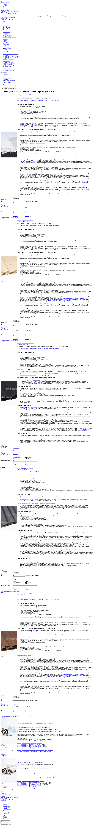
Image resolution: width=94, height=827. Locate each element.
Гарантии (5, 808)
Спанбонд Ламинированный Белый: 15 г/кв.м (27, 747)
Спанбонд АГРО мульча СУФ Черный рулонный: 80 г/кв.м (30, 788)
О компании (5, 74)
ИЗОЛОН (5, 41)
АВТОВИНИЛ (6, 27)
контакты (16, 11)
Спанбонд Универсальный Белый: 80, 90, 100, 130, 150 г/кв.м (30, 781)
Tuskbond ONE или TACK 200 (64, 177)
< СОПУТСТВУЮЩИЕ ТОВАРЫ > (11, 57)
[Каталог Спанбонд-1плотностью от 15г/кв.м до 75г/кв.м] (9, 743)
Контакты (5, 816)
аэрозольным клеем (83, 182)
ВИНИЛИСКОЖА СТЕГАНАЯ (10, 37)
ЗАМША (5, 40)
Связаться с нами (7, 82)
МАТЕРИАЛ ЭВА (7, 48)
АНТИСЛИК (6, 33)
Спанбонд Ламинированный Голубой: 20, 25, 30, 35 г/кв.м (30, 748)
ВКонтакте (11, 217)
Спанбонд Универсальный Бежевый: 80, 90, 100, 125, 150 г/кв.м (31, 782)
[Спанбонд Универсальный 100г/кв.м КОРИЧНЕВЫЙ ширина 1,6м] (9, 655)
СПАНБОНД (6, 58)
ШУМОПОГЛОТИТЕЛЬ (8, 65)
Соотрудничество (7, 78)
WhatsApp (3, 217)
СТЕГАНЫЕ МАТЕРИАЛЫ (9, 59)
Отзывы (5, 5)
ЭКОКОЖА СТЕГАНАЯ (8, 70)
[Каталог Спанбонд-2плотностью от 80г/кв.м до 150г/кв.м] (9, 782)
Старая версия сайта (5, 825)
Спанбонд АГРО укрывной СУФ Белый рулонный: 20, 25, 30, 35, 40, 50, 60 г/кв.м (35, 750)
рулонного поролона (73, 175)
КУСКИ (5, 26)
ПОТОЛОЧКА (6, 52)
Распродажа (5, 24)
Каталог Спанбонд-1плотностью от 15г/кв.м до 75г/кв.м (29, 721)
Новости (5, 4)
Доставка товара (6, 806)
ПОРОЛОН (5, 51)
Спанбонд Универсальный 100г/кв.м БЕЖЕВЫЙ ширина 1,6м (25, 221)
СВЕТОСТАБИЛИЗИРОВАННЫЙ (28, 126)
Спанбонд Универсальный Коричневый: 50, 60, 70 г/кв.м (29, 743)
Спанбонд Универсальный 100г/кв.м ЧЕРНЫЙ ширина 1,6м (25, 344)
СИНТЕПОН (6, 55)
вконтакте (12, 80)
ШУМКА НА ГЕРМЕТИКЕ (9, 63)
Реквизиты (5, 79)
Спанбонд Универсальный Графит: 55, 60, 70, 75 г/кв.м (29, 745)
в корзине (3, 205)
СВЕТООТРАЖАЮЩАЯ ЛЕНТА (10, 54)
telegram (5, 804)
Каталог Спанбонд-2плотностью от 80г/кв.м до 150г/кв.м (30, 762)
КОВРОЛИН (6, 47)
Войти (4, 7)
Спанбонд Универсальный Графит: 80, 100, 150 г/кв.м (29, 785)
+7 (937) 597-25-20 (12, 13)
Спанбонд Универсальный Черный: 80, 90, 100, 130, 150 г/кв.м (31, 786)
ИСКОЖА (5, 42)
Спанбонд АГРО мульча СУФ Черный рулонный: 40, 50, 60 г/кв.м (31, 751)
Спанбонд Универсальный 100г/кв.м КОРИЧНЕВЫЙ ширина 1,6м (25, 594)
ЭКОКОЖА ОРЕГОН (8, 68)
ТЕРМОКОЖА (6, 61)
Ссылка (18, 217)
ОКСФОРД (5, 50)
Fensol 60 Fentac (51, 177)
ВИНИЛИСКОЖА (7, 36)
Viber (15, 217)
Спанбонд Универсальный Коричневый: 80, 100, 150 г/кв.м (30, 784)
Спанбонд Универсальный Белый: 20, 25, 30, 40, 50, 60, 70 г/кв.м (31, 739)
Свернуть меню (4, 72)
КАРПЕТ (5, 43)
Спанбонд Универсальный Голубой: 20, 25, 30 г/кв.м (28, 744)
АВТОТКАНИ (6, 29)
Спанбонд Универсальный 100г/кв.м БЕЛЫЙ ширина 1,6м (25, 95)
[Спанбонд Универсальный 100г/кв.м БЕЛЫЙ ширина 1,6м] (9, 157)
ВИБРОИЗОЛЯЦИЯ (7, 35)
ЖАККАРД (5, 39)
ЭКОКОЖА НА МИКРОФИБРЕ (10, 69)
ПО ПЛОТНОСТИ (7, 87)
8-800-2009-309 (4, 12)
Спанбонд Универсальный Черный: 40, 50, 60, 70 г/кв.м (29, 746)
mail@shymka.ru (6, 80)
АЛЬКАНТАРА (6, 30)
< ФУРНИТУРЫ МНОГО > (9, 62)
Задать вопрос (6, 6)
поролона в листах (83, 175)
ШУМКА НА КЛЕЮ (7, 64)
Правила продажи (7, 809)
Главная (5, 84)
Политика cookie (6, 810)
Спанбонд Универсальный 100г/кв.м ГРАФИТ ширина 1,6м (25, 469)
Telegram (7, 217)
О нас (4, 815)
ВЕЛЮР (5, 34)
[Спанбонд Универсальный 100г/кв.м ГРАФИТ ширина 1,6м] (9, 530)
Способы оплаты (6, 807)
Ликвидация (6, 25)
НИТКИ (5, 49)
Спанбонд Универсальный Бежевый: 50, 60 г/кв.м (28, 740)
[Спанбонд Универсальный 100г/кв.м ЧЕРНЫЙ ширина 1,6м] (9, 405)
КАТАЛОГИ (6, 44)
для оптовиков (16, 199)
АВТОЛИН (5, 28)
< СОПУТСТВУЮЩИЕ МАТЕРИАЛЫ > (12, 56)
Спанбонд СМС (36, 131)
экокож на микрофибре (64, 175)
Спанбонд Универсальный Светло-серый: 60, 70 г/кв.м (29, 741)
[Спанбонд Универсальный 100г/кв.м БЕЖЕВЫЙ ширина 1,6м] (9, 280)
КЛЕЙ (4, 46)
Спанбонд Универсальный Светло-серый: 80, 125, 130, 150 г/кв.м (31, 783)
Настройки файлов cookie (8, 812)
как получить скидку (5, 206)
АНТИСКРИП (6, 32)
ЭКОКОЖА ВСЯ (7, 66)
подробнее (3, 218)
